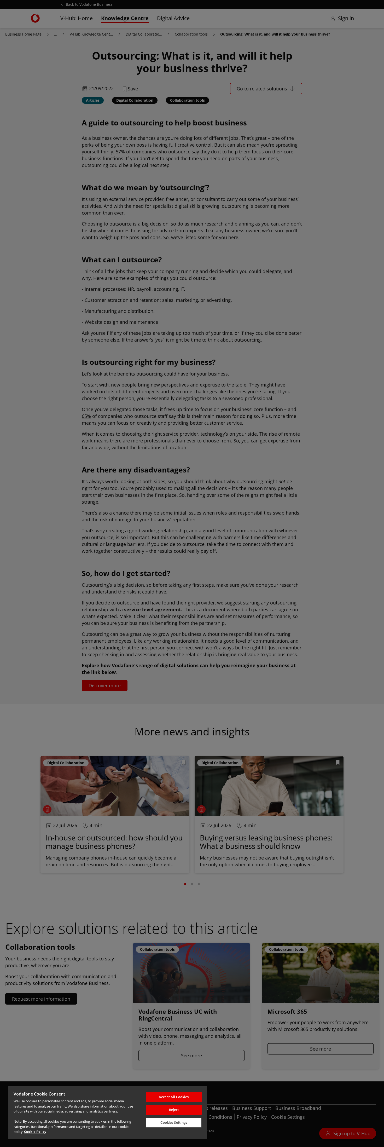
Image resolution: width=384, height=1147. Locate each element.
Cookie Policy (35, 1131)
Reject (174, 1109)
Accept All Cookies (174, 1096)
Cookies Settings (173, 1122)
